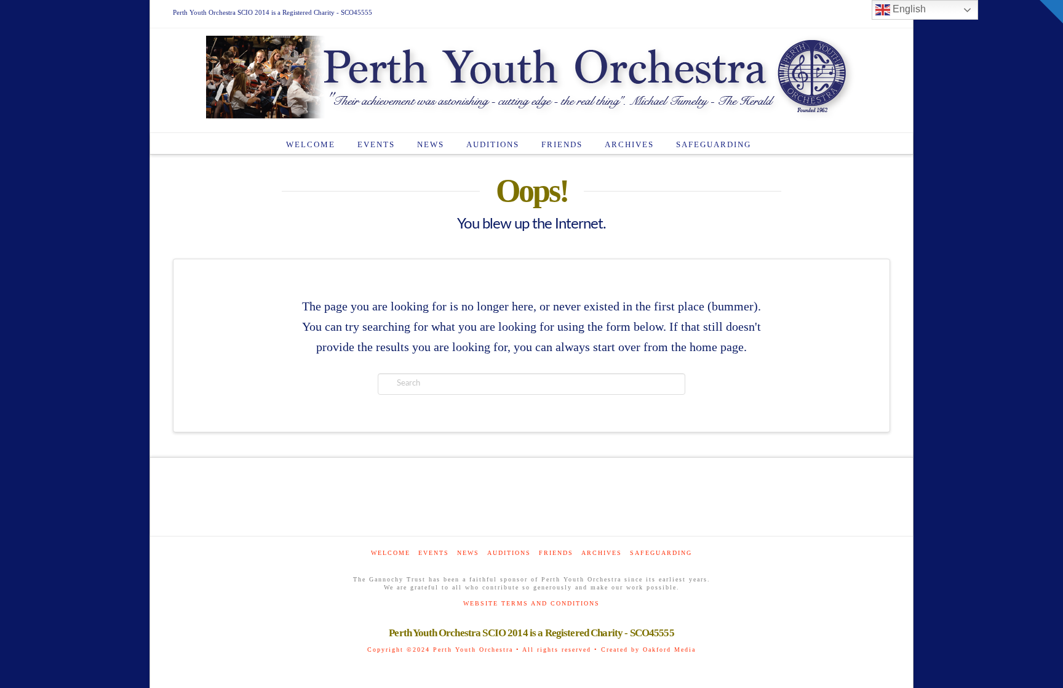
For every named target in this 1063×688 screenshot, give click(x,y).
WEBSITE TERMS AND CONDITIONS (531, 603)
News (468, 552)
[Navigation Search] (775, 143)
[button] (1051, 11)
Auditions (509, 552)
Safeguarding (661, 552)
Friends (556, 552)
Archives (601, 552)
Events (433, 552)
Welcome (390, 552)
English (908, 9)
